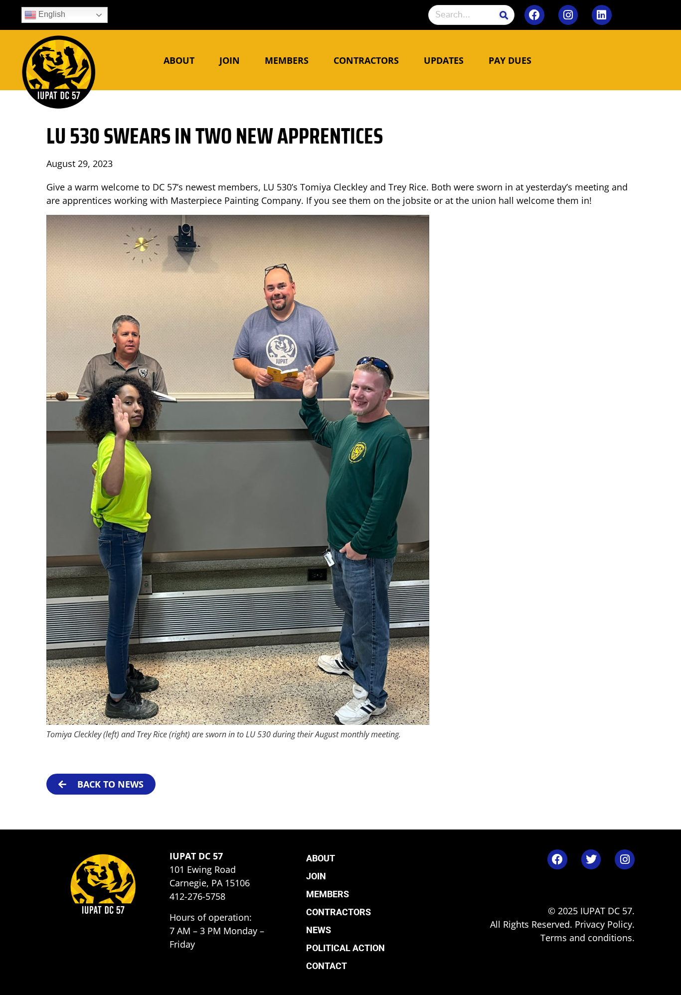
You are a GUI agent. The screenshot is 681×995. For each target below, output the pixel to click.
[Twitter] (591, 859)
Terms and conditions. (587, 938)
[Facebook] (534, 15)
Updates (444, 60)
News (318, 930)
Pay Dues (510, 60)
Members (287, 60)
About (179, 60)
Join (229, 60)
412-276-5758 (197, 896)
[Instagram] (568, 15)
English (50, 14)
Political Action (345, 948)
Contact (326, 966)
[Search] (504, 14)
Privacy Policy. (605, 924)
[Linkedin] (602, 15)
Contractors (366, 60)
